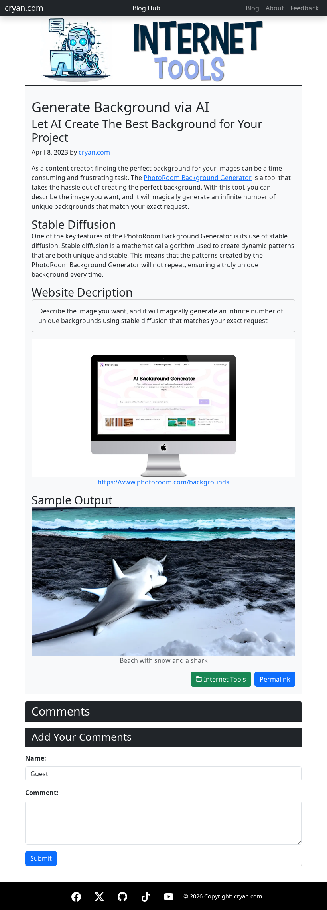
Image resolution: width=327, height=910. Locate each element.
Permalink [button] (275, 679)
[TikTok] (145, 895)
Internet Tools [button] (224, 679)
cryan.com (24, 7)
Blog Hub (146, 8)
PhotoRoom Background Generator (198, 177)
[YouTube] (168, 895)
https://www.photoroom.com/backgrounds (163, 482)
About (275, 8)
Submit (41, 858)
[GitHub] (122, 895)
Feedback (304, 8)
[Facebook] (76, 895)
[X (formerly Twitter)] (99, 895)
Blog (252, 8)
